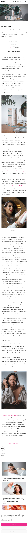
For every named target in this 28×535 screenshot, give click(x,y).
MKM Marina (21, 186)
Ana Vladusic (4, 235)
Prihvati (14, 524)
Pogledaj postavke (14, 531)
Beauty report (14, 41)
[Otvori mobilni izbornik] (22, 1)
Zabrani (14, 528)
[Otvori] (26, 1)
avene (13, 443)
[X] (11, 51)
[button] (26, 511)
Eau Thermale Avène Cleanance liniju (14, 171)
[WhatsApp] (15, 51)
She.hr (12, 47)
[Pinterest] (17, 51)
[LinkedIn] (13, 51)
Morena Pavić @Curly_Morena (9, 415)
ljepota (17, 443)
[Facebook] (9, 51)
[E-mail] (19, 51)
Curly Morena (13, 186)
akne (10, 443)
